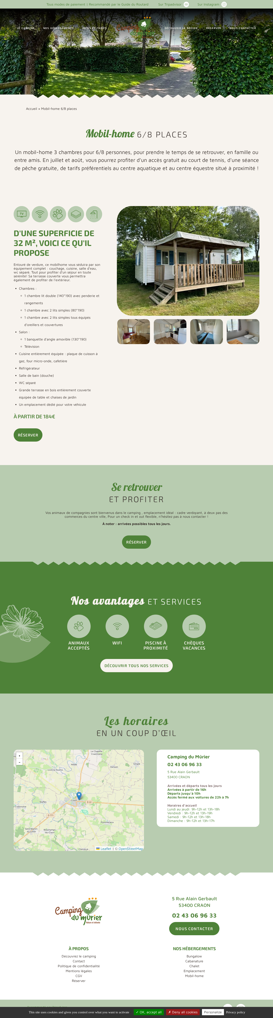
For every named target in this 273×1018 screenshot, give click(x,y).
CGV (79, 976)
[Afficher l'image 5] (243, 332)
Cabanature (194, 961)
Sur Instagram (208, 4)
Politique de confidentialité (79, 966)
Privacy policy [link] (235, 1012)
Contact (79, 961)
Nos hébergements (58, 27)
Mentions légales (79, 971)
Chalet (194, 966)
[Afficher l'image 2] (133, 332)
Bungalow (194, 956)
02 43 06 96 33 (184, 764)
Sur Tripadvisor (170, 4)
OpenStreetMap (131, 849)
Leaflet (105, 849)
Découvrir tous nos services (137, 665)
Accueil (31, 109)
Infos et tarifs (95, 27)
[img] (79, 800)
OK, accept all (150, 1012)
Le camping (26, 27)
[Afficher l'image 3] (170, 332)
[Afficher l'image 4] (206, 332)
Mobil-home (194, 976)
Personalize (213, 1012)
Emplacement (194, 971)
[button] (79, 796)
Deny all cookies (184, 1012)
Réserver (213, 27)
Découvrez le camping (79, 956)
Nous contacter (243, 27)
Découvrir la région (181, 27)
